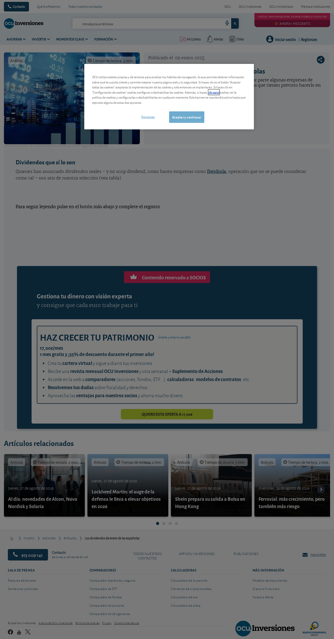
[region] (169, 96)
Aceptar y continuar (186, 116)
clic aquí (213, 92)
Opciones (148, 116)
